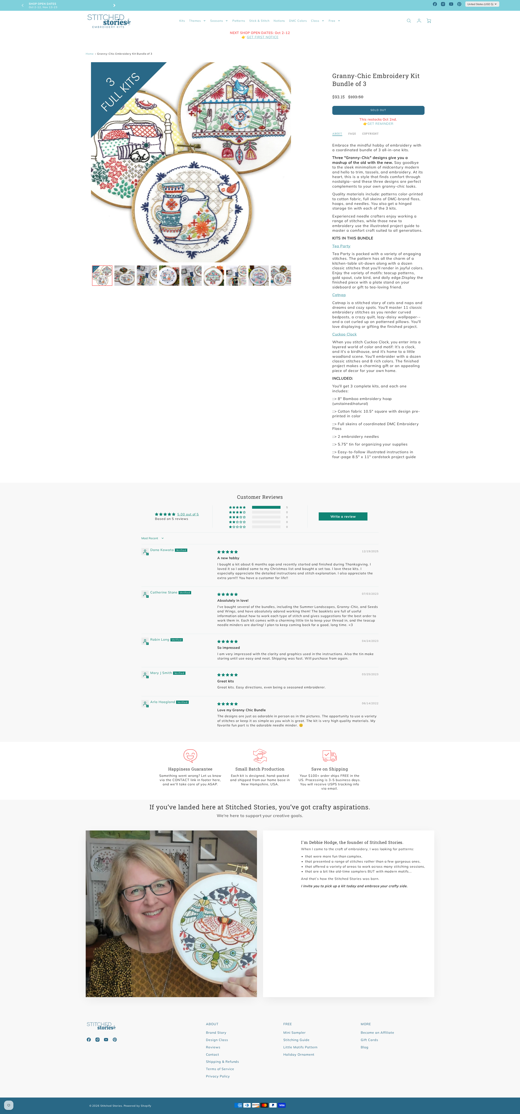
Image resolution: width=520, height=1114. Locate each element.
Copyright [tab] (370, 133)
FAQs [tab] (352, 133)
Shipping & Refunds (222, 1062)
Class (315, 21)
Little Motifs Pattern (300, 1047)
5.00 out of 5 (188, 514)
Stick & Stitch (259, 21)
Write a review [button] (343, 516)
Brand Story (216, 1032)
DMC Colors (298, 21)
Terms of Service (220, 1069)
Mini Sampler (294, 1032)
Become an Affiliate (377, 1032)
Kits (182, 21)
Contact (212, 1054)
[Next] (114, 5)
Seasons (216, 21)
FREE (287, 1024)
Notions (279, 21)
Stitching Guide (296, 1040)
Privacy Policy (218, 1076)
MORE (366, 1024)
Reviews (213, 1047)
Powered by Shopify (137, 1105)
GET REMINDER (380, 124)
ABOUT (212, 1024)
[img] (227, 552)
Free (332, 21)
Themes (195, 21)
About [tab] (337, 133)
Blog (364, 1047)
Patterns (238, 21)
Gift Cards (369, 1040)
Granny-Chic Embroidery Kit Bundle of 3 (124, 53)
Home (90, 53)
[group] (68, 5)
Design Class (217, 1040)
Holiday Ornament (298, 1054)
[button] (237, 507)
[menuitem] (182, 21)
